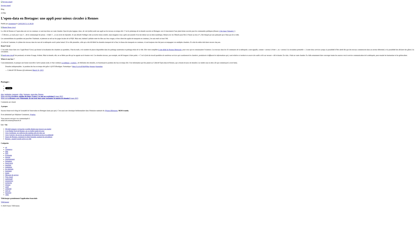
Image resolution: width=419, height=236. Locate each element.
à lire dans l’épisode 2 (226, 31)
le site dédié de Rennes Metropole (170, 50)
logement (8, 171)
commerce (8, 149)
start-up (7, 191)
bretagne (27, 94)
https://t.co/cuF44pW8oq (80, 66)
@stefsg (32, 114)
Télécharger (5, 202)
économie (8, 155)
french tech (9, 163)
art (6, 147)
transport (15, 94)
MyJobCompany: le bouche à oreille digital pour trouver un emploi (28, 129)
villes (21, 94)
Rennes (40, 94)
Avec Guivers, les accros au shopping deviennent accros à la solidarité (29, 135)
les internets (9, 169)
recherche (8, 183)
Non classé (9, 177)
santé (7, 187)
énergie (7, 157)
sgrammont (12, 24)
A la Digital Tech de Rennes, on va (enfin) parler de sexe (24, 131)
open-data (34, 94)
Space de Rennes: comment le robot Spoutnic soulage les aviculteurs (28, 137)
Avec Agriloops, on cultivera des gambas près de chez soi (25, 133)
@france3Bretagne (111, 111)
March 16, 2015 (38, 70)
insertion (8, 165)
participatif (9, 179)
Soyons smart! (6, 5)
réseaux (7, 185)
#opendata (99, 66)
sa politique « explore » (69, 63)
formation (8, 161)
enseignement (10, 159)
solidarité (8, 189)
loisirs (7, 173)
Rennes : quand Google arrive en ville (18, 139)
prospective (9, 181)
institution (8, 94)
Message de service (12, 175)
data (2, 94)
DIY (6, 153)
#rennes (92, 66)
